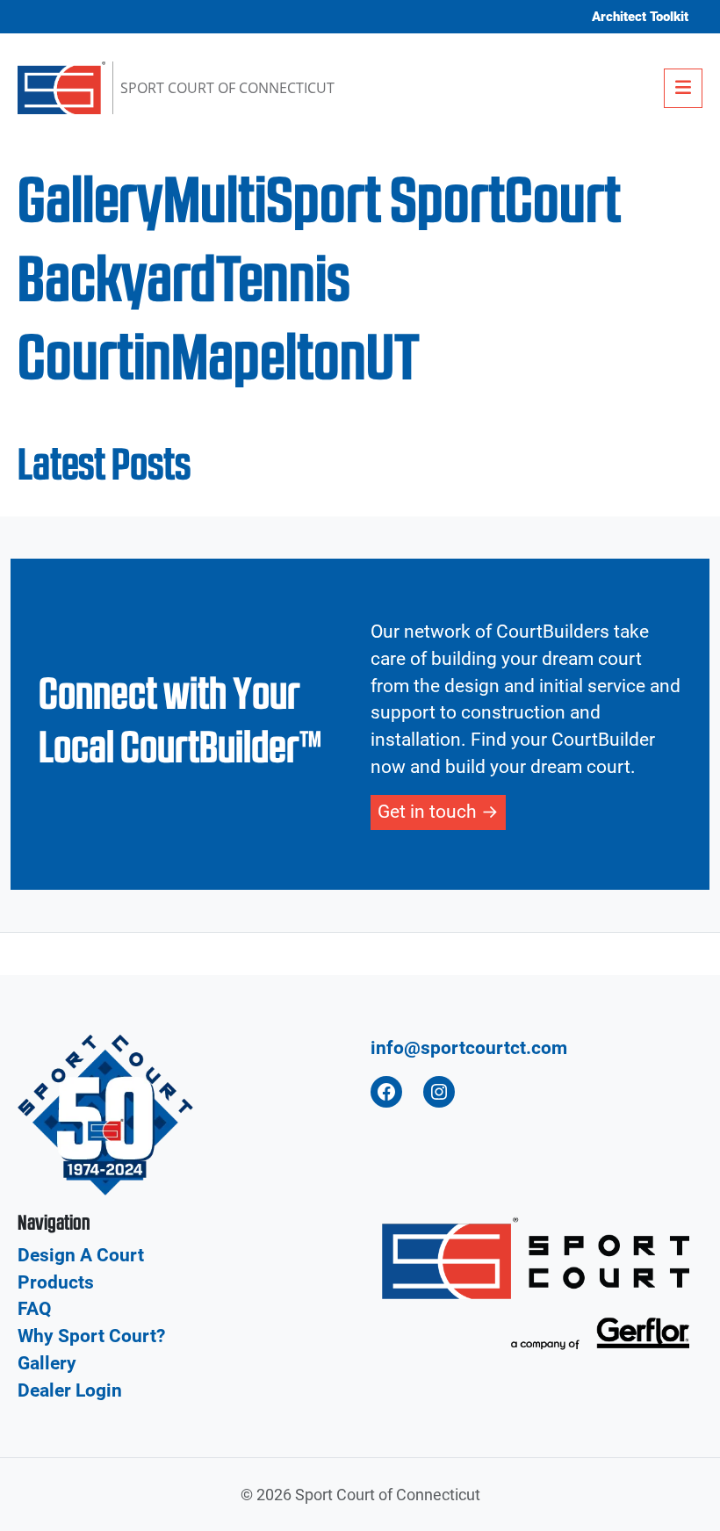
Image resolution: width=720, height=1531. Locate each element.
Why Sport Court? (91, 1336)
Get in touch (427, 811)
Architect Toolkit (640, 17)
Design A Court (81, 1255)
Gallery (47, 1363)
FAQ (35, 1308)
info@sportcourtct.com (469, 1047)
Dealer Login (70, 1390)
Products (56, 1282)
